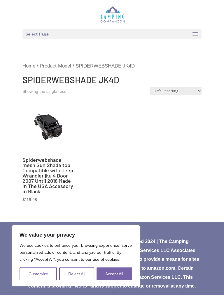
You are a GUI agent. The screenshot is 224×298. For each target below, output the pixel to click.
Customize (38, 274)
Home (28, 66)
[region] (76, 255)
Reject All (76, 274)
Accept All (114, 274)
